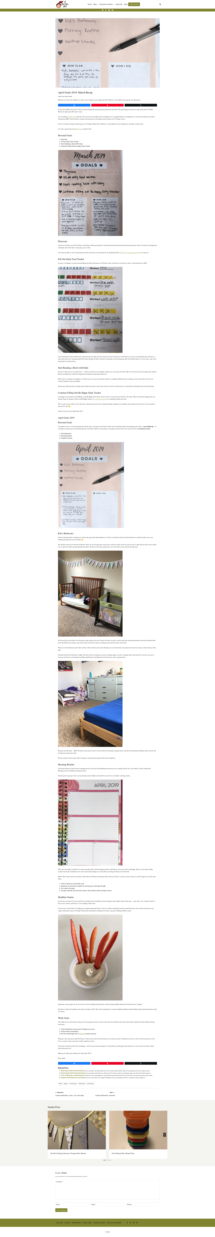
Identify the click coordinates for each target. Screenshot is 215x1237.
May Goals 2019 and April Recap (72, 1071)
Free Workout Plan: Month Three (123, 1153)
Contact (67, 1223)
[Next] (164, 1135)
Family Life (61, 96)
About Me (119, 4)
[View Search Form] (160, 4)
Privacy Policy (87, 1223)
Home (90, 4)
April (60, 1083)
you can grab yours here (100, 399)
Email (94, 1204)
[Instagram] (109, 10)
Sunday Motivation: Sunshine (105, 1094)
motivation (82, 1083)
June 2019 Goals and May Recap (72, 1075)
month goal (73, 1083)
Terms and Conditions (114, 1223)
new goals (90, 1083)
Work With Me (76, 1223)
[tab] (104, 1160)
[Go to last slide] (50, 1135)
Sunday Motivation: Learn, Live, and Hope (69, 1094)
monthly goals (72, 117)
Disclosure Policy (99, 1223)
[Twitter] (105, 10)
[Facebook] (102, 10)
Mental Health (68, 96)
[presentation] (77, 1130)
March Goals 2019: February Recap (73, 1073)
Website (129, 1204)
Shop (125, 4)
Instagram (81, 1034)
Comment (59, 1182)
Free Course (134, 4)
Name (58, 1204)
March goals (79, 129)
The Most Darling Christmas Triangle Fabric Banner (68, 1153)
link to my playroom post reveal (130, 253)
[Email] (112, 10)
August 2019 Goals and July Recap (73, 1077)
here (140, 359)
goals (66, 1083)
